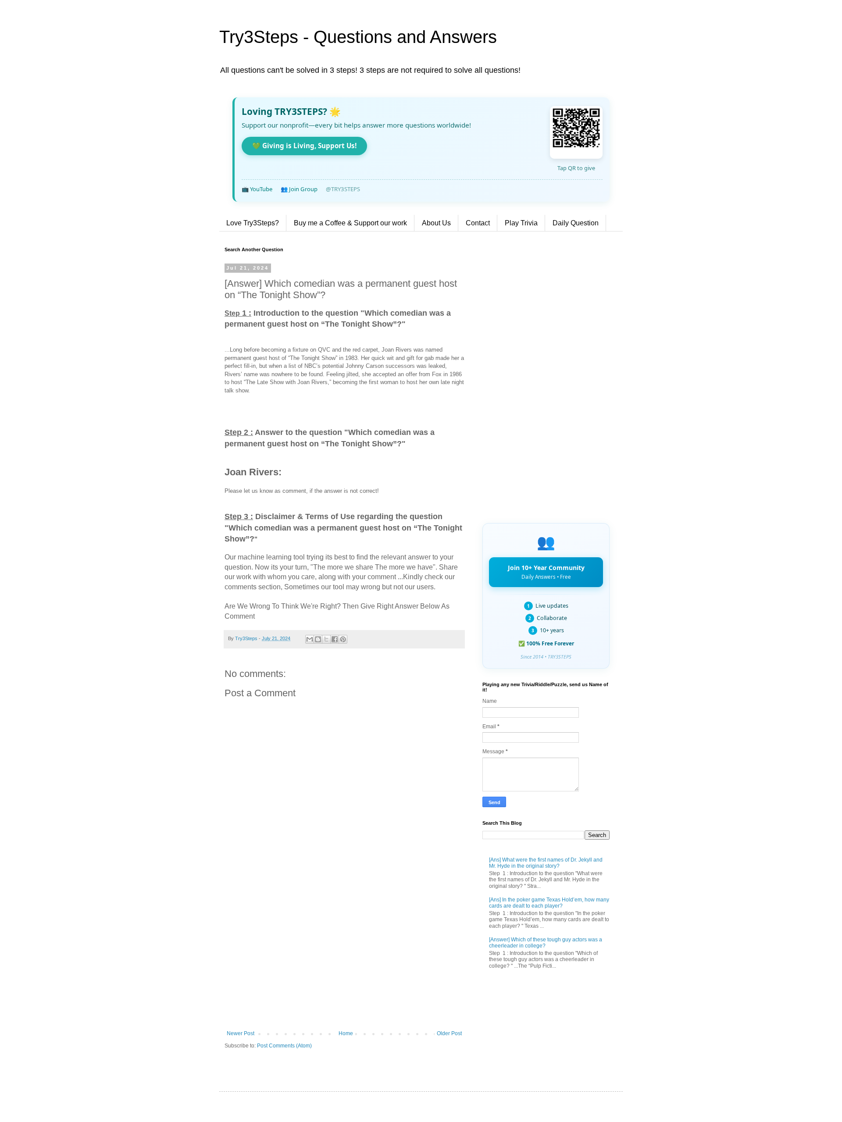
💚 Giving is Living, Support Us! (304, 145)
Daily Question (576, 223)
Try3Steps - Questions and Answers (358, 36)
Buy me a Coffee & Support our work (350, 223)
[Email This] (309, 639)
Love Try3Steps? (252, 223)
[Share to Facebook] (334, 639)
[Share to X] (326, 639)
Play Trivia (521, 223)
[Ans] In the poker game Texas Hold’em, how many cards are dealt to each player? (549, 903)
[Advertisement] (344, 958)
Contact (478, 223)
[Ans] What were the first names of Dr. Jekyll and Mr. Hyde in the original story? (546, 863)
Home (346, 1033)
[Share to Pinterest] (343, 639)
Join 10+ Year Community (546, 571)
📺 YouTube (257, 189)
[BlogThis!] (318, 639)
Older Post (449, 1033)
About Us (436, 223)
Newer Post (240, 1033)
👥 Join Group (299, 189)
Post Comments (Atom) (284, 1046)
